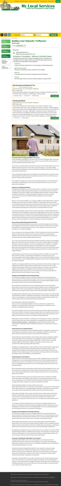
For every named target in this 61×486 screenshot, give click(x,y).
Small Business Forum (39, 477)
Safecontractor (33, 322)
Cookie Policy (20, 477)
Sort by (14, 45)
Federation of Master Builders (19, 322)
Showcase (5, 67)
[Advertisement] (30, 21)
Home (11, 474)
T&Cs (15, 477)
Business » (5, 46)
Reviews (31, 477)
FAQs (11, 477)
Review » (4, 41)
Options (28, 474)
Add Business (22, 474)
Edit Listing (33, 474)
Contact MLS (46, 474)
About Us (16, 474)
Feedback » (5, 51)
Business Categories (50, 477)
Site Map (26, 477)
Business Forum (5, 61)
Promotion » (6, 56)
